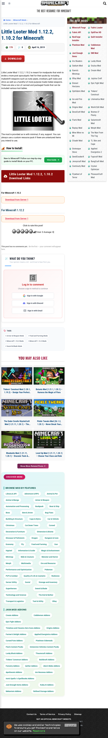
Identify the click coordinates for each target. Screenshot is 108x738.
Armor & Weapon (42, 500)
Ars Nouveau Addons (44, 672)
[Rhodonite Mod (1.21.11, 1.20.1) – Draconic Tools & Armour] (16, 439)
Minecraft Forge (79, 27)
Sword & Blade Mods (14, 346)
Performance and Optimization (19, 570)
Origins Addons (52, 628)
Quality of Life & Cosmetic (34, 576)
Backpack (39, 506)
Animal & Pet (52, 494)
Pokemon (49, 570)
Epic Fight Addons (13, 622)
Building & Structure (14, 519)
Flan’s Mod (76, 120)
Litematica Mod (97, 99)
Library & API (11, 494)
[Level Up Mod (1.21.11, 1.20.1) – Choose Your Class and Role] (49, 439)
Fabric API (76, 32)
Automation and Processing (17, 506)
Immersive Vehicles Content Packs (44, 647)
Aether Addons (31, 666)
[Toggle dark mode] (9, 3)
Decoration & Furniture (15, 532)
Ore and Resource (48, 563)
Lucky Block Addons (14, 653)
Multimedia (26, 563)
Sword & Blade (41, 588)
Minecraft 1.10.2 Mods (15, 341)
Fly (22, 544)
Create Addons (12, 615)
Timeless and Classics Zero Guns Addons (23, 628)
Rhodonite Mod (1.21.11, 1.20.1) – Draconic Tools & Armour (17, 455)
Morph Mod (95, 128)
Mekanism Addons (13, 691)
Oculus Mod (96, 65)
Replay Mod (77, 128)
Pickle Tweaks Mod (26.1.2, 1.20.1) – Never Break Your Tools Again (49, 423)
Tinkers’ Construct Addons (17, 660)
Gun (56, 544)
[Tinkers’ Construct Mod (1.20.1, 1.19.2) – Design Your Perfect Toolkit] (16, 376)
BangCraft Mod (97, 161)
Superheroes (11, 588)
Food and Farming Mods (39, 336)
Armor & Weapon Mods (15, 336)
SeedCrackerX (78, 156)
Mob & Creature (27, 557)
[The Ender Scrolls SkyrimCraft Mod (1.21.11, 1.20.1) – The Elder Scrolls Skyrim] (16, 407)
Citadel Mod (77, 140)
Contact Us (32, 714)
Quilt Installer (96, 37)
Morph (8, 563)
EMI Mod (94, 53)
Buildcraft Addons (46, 660)
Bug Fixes (49, 513)
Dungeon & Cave (51, 538)
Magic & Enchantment (50, 551)
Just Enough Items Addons (17, 685)
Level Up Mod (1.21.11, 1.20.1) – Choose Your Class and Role (49, 454)
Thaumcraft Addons (44, 653)
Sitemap (78, 714)
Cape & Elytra (35, 519)
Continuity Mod (78, 166)
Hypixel (9, 551)
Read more (39, 731)
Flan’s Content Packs (14, 647)
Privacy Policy (64, 714)
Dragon (35, 538)
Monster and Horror (50, 557)
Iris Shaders (77, 61)
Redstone (55, 576)
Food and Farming (39, 544)
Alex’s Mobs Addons (51, 666)
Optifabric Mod (78, 91)
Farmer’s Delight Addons (16, 634)
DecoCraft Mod (78, 112)
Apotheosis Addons (14, 672)
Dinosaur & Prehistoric (15, 538)
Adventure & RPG (31, 494)
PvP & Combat (12, 576)
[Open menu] (3, 3)
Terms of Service (47, 714)
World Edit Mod (97, 107)
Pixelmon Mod (78, 45)
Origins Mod (77, 107)
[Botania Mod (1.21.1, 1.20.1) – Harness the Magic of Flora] (49, 376)
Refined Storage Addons (43, 691)
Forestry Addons (12, 666)
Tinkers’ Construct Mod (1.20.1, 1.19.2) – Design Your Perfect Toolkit (16, 391)
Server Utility (11, 582)
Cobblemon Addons (42, 615)
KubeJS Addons (46, 685)
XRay (54, 601)
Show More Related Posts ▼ (33, 466)
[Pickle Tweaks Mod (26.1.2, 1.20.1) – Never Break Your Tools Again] (49, 407)
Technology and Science (16, 595)
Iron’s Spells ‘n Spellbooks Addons (20, 678)
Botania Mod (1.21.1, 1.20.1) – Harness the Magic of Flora (49, 390)
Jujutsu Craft (96, 78)
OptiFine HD (96, 32)
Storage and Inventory (48, 582)
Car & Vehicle (53, 519)
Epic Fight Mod (97, 83)
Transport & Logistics (15, 601)
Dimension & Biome (45, 532)
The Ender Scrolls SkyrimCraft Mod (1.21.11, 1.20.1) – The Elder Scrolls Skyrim (17, 423)
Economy (9, 544)
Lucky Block (96, 61)
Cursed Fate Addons (14, 641)
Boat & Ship (54, 506)
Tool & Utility (38, 601)
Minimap (9, 557)
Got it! (70, 725)
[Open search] (105, 3)
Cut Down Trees (31, 525)
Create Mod (96, 70)
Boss (8, 513)
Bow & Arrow (27, 513)
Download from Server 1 (16, 199)
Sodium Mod (77, 65)
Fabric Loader (97, 27)
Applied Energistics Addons (46, 634)
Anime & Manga (12, 500)
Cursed (52, 525)
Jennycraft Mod (78, 161)
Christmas (10, 525)
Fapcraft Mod (96, 156)
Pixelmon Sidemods (44, 641)
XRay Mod (76, 78)
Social (27, 582)
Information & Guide (26, 551)
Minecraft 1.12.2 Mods (37, 341)
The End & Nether (46, 595)
